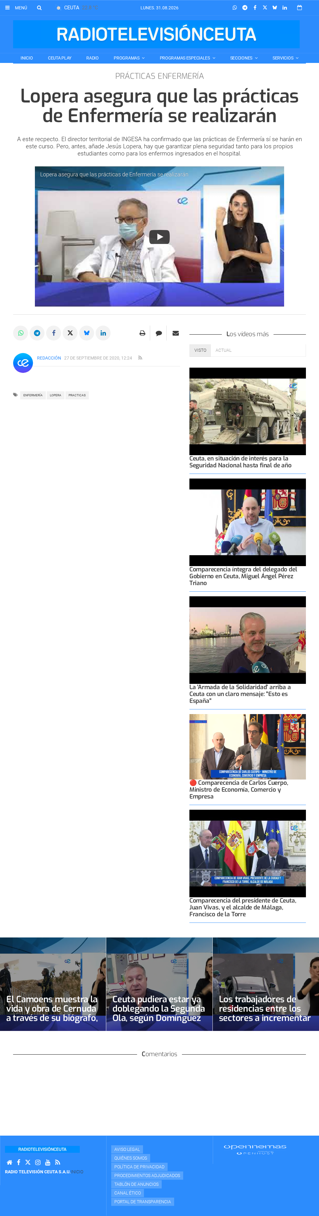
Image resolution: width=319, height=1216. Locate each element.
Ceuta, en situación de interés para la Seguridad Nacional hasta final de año (240, 462)
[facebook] (18, 1162)
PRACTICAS (77, 395)
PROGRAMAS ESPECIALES (185, 57)
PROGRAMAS (127, 57)
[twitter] (28, 1162)
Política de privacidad (139, 1166)
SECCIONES (241, 57)
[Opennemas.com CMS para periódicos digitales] (255, 1149)
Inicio (27, 57)
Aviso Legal (127, 1149)
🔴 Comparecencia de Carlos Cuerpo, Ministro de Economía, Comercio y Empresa (238, 789)
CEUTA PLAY (59, 57)
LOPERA (55, 395)
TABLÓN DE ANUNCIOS (136, 1184)
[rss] (140, 358)
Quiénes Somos (130, 1158)
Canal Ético (127, 1192)
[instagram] (37, 1162)
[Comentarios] (159, 333)
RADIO (92, 57)
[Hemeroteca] (299, 8)
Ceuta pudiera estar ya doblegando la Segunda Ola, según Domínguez (158, 1009)
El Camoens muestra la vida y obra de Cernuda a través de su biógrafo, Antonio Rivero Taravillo (52, 1018)
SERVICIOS (283, 57)
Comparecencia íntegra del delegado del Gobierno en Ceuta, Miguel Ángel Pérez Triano (243, 576)
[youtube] (47, 1162)
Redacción (49, 357)
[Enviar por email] (175, 333)
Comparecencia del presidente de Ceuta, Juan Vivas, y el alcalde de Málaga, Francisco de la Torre (242, 907)
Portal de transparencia (142, 1201)
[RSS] (57, 1162)
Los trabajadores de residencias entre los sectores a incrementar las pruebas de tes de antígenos (265, 1018)
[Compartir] (235, 8)
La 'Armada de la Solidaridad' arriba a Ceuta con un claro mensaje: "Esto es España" (240, 694)
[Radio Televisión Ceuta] (156, 34)
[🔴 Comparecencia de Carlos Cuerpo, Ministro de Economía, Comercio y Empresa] (247, 747)
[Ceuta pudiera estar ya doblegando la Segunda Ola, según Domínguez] (159, 984)
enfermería (33, 395)
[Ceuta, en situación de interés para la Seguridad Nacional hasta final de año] (247, 411)
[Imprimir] (142, 333)
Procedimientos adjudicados (147, 1175)
